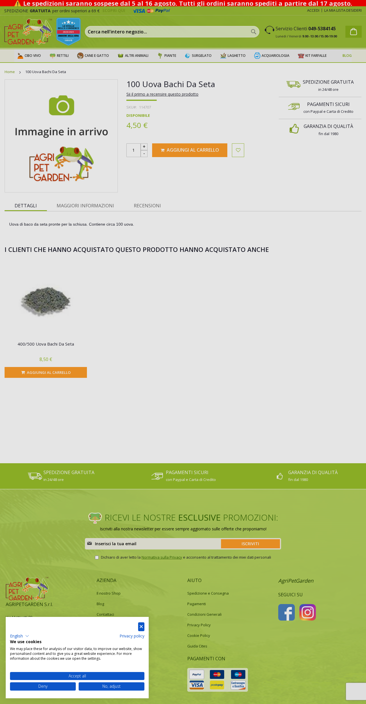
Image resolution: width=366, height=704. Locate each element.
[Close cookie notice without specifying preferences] (141, 626)
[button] (19, 636)
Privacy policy (132, 636)
